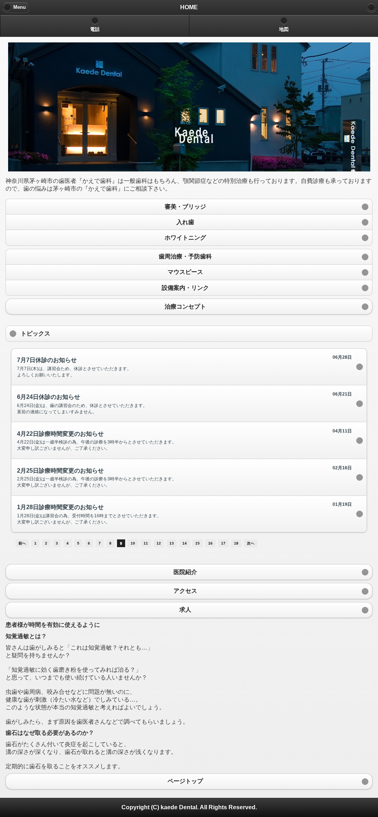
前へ (22, 543)
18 (236, 543)
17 (223, 543)
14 (184, 543)
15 (197, 543)
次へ (250, 543)
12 (159, 543)
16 (210, 543)
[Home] (371, 7)
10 (133, 543)
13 (171, 543)
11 (146, 543)
